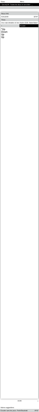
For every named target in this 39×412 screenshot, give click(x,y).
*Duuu (3, 1)
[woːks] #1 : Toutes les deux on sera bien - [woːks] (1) (20, 4)
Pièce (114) (5, 14)
